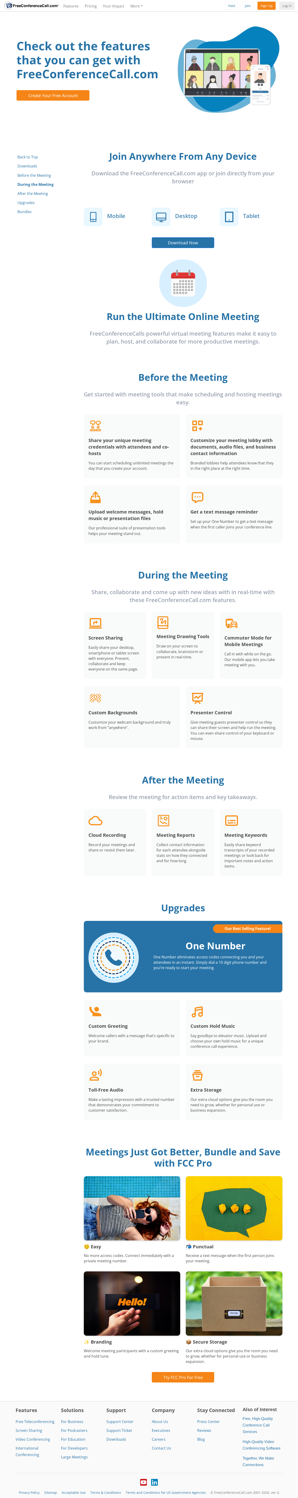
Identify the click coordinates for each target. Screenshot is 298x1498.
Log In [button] (287, 5)
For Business (72, 1421)
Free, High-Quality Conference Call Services (258, 1425)
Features (71, 6)
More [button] (135, 6)
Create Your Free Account (53, 95)
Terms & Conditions (105, 1492)
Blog (201, 1439)
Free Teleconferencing (35, 1421)
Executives (161, 1430)
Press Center (208, 1421)
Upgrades (26, 202)
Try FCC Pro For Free (183, 1377)
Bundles (24, 211)
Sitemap (50, 1492)
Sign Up (267, 5)
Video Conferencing (33, 1439)
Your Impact (113, 6)
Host (231, 5)
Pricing (91, 6)
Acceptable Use (74, 1492)
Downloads (27, 166)
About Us (160, 1421)
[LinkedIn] (154, 1481)
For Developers (74, 1448)
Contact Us (161, 1448)
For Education (73, 1439)
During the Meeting (35, 184)
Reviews (204, 1430)
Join (248, 5)
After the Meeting (32, 193)
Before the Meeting (34, 175)
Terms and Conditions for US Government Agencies (166, 1492)
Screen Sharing (29, 1430)
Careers (159, 1439)
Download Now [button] (183, 242)
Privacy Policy (29, 1492)
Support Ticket (119, 1430)
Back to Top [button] (27, 157)
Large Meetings (74, 1457)
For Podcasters (74, 1430)
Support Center (120, 1421)
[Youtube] (143, 1481)
